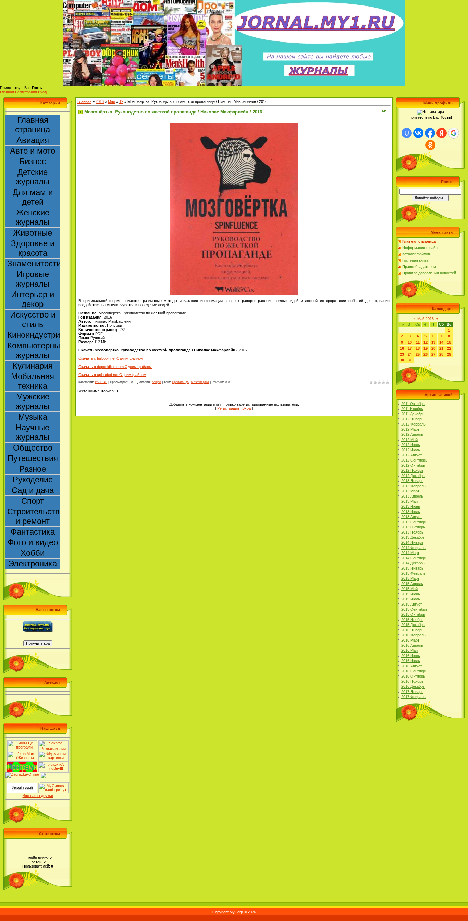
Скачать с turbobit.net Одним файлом (111, 358)
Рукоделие (33, 479)
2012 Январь (412, 419)
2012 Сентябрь (414, 460)
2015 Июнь (410, 594)
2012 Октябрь (413, 465)
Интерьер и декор (32, 299)
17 (410, 348)
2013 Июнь (410, 506)
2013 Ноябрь (412, 532)
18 (418, 348)
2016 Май (409, 650)
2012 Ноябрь (412, 470)
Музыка (32, 416)
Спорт (32, 500)
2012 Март (410, 429)
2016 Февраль (413, 635)
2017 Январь (412, 692)
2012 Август (411, 455)
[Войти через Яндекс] (441, 133)
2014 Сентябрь (414, 558)
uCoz (252, 916)
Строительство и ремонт (33, 516)
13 (433, 342)
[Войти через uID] (407, 133)
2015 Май (409, 589)
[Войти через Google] (453, 133)
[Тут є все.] (53, 753)
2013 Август (411, 517)
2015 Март (410, 578)
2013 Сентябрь (414, 522)
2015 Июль (410, 599)
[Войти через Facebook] (430, 133)
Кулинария (33, 365)
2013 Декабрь (413, 537)
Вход (42, 92)
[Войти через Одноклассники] (430, 145)
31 (410, 360)
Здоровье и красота (32, 248)
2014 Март (410, 553)
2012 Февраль (413, 424)
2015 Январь (412, 568)
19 (425, 348)
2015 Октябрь (413, 614)
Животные (32, 232)
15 (449, 342)
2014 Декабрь (413, 563)
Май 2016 (425, 318)
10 (410, 342)
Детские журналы (32, 176)
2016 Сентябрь (414, 671)
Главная (7, 92)
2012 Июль (410, 450)
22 (449, 348)
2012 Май (409, 440)
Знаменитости (33, 263)
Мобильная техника (32, 381)
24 (410, 354)
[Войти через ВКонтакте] (418, 133)
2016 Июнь (410, 656)
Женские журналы (32, 217)
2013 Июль (410, 512)
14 (441, 342)
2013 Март (410, 491)
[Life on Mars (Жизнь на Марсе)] (22, 753)
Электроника (32, 563)
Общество (32, 447)
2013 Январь (412, 481)
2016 (100, 101)
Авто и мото (32, 150)
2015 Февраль (413, 573)
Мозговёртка (200, 382)
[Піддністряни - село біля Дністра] (55, 774)
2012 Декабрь (413, 476)
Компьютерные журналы (33, 350)
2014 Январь (412, 542)
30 (402, 360)
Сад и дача (33, 490)
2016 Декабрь (413, 686)
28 (441, 354)
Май (111, 101)
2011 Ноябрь (412, 409)
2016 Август (411, 666)
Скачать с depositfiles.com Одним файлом (115, 366)
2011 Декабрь (412, 414)
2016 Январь (412, 630)
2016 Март (410, 640)
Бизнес (32, 161)
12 (121, 101)
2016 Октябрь (413, 676)
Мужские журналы (32, 401)
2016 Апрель (412, 645)
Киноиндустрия (33, 334)
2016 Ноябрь (412, 681)
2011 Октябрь (413, 404)
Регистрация (26, 92)
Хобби (33, 553)
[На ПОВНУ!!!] (53, 764)
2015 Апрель (412, 584)
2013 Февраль (413, 486)
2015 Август (411, 604)
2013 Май (409, 501)
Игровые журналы (32, 279)
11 (418, 342)
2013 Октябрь (413, 527)
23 (402, 354)
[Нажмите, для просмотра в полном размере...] (234, 125)
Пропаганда (180, 382)
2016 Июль (410, 661)
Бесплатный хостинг (229, 916)
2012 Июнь (410, 445)
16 (402, 348)
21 (441, 348)
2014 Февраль (413, 548)
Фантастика (33, 531)
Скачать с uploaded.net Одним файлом (112, 375)
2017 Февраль (413, 697)
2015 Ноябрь (412, 620)
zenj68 (156, 382)
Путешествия (33, 458)
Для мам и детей (33, 197)
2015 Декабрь (413, 625)
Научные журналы (32, 432)
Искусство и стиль (33, 319)
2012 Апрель (412, 434)
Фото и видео (33, 542)
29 (449, 354)
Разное (32, 469)
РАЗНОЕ (101, 382)
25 (418, 354)
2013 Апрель (412, 496)
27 (433, 354)
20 (433, 348)
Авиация (32, 140)
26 (425, 354)
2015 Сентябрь (414, 609)
